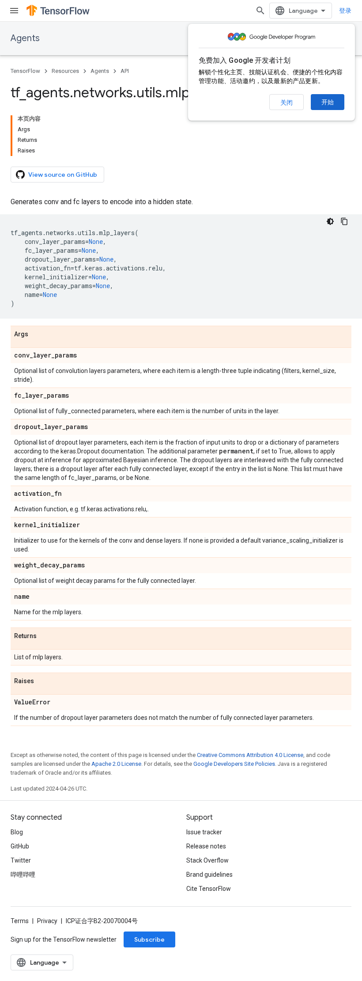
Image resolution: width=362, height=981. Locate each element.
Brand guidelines (209, 874)
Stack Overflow (207, 860)
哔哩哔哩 (23, 874)
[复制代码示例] (344, 221)
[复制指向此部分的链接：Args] (37, 334)
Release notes (206, 846)
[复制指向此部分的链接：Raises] (43, 681)
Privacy (47, 920)
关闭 (286, 102)
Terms (20, 920)
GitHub (20, 846)
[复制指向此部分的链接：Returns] (45, 636)
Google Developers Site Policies (234, 763)
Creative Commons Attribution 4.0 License (250, 755)
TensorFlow (25, 71)
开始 (327, 102)
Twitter (21, 860)
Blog (17, 832)
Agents (25, 38)
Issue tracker (204, 832)
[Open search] (260, 10)
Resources (65, 71)
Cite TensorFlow (208, 888)
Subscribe (149, 939)
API (125, 71)
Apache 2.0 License (116, 763)
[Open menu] (14, 10)
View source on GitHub (62, 175)
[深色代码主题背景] (330, 221)
